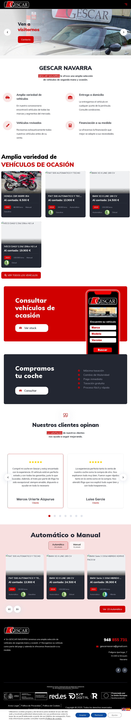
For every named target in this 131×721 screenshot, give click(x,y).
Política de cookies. (53, 718)
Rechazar (99, 715)
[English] (124, 709)
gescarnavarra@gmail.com (113, 646)
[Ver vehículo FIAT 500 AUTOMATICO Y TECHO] (65, 194)
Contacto (25, 39)
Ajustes (115, 715)
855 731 (115, 639)
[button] (49, 516)
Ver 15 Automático (112, 609)
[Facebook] (118, 670)
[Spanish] (128, 709)
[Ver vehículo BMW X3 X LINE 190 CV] (110, 194)
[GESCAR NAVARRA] (16, 4)
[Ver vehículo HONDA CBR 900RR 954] (21, 194)
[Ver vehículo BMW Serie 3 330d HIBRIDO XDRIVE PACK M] (106, 576)
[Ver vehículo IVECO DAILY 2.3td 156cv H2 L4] (21, 244)
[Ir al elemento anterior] (9, 609)
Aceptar (82, 715)
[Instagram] (124, 670)
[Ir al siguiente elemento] (17, 609)
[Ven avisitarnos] (65, 32)
